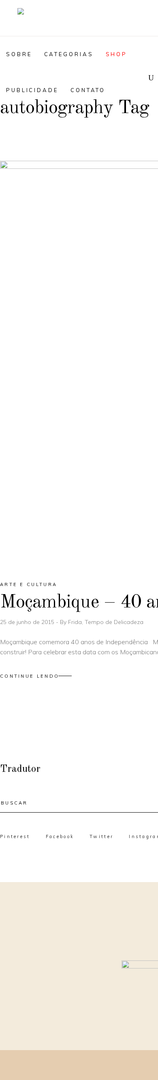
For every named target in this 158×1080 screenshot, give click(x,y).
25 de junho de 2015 (28, 622)
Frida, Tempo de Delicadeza (105, 622)
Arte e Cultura (28, 584)
